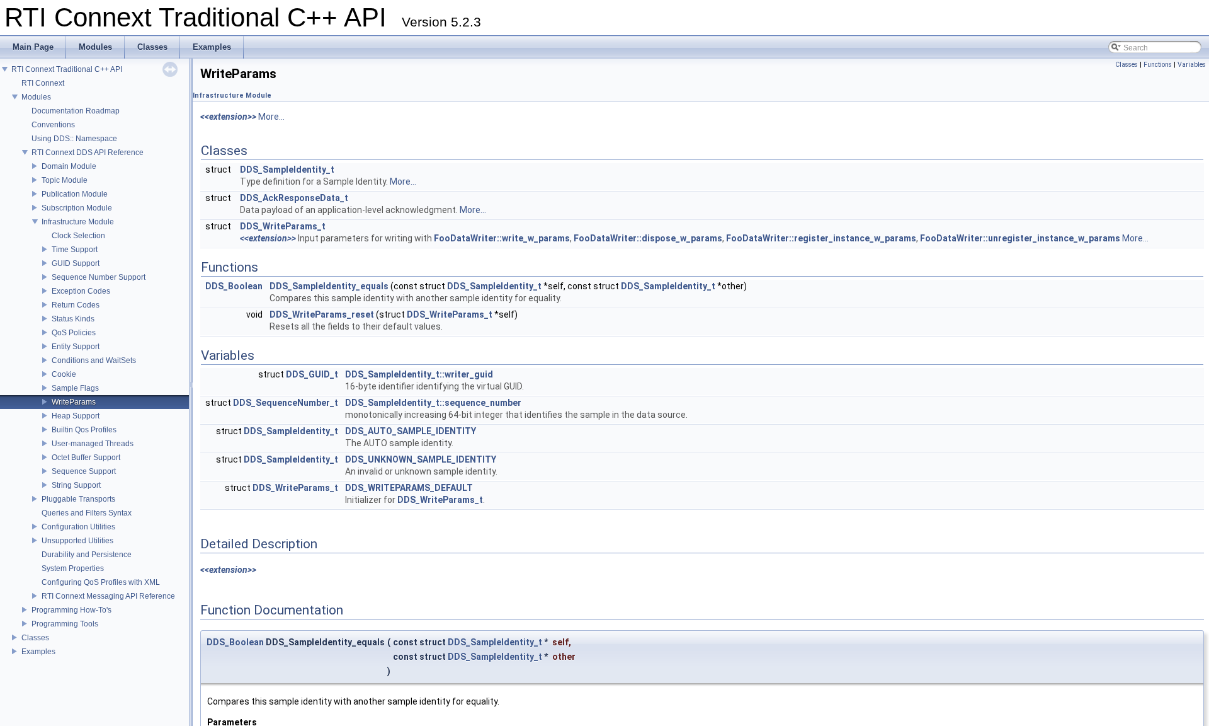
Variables (1192, 64)
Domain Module (69, 166)
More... (271, 117)
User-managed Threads (92, 443)
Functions (1158, 64)
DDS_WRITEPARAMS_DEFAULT (409, 488)
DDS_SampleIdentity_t (287, 169)
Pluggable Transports (78, 499)
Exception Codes (81, 291)
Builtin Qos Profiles (84, 429)
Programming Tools (64, 623)
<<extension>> (228, 117)
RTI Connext (42, 83)
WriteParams (74, 402)
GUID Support (75, 263)
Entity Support (75, 346)
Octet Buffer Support (86, 457)
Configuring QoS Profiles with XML (101, 582)
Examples (38, 651)
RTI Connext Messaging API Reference (108, 596)
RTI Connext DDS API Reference (87, 152)
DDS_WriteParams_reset (322, 314)
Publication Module (75, 194)
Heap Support (75, 416)
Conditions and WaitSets (94, 360)
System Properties (73, 568)
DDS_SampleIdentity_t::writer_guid (419, 374)
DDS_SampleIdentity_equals (329, 286)
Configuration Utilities (78, 526)
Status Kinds (73, 318)
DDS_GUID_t (312, 374)
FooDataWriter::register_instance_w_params (821, 238)
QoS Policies (74, 332)
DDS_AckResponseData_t (294, 198)
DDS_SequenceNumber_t (285, 403)
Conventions (53, 124)
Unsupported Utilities (77, 540)
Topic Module (65, 180)
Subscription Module (77, 208)
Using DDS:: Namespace (74, 138)
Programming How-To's (71, 610)
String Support (76, 485)
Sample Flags (75, 388)
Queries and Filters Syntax (87, 513)
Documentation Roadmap (75, 111)
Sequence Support (84, 471)
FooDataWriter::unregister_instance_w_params (1020, 238)
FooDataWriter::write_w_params (502, 238)
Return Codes (75, 305)
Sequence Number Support (98, 277)
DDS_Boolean (234, 286)
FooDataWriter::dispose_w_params (648, 238)
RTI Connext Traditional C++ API (66, 69)
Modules (36, 97)
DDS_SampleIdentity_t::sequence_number (433, 403)
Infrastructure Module (78, 221)
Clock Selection (78, 235)
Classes (35, 637)
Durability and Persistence (87, 554)
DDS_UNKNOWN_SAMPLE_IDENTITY (420, 459)
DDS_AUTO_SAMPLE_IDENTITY (410, 431)
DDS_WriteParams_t (283, 226)
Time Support (75, 249)
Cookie (64, 374)
